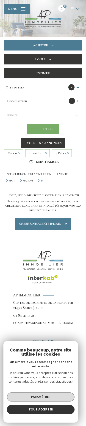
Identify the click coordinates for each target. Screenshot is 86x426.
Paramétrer (40, 397)
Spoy (12, 180)
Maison (28, 180)
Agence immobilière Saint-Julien (28, 174)
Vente (63, 174)
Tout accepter (41, 409)
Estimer (43, 73)
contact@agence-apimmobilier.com (43, 322)
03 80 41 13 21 (23, 315)
